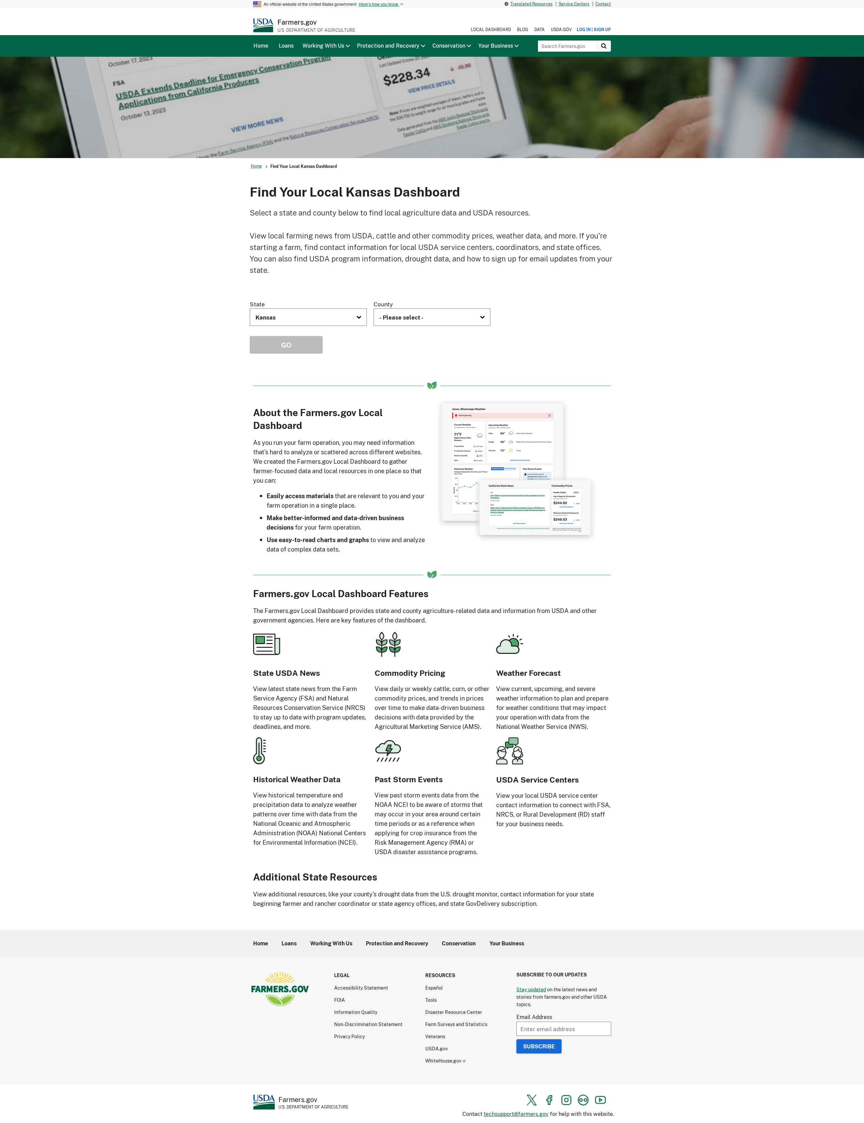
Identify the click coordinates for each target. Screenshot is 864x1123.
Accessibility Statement (361, 987)
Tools (431, 999)
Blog (522, 29)
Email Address (534, 1017)
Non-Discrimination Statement (368, 1024)
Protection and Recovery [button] (388, 45)
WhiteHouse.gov (443, 1060)
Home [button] (260, 45)
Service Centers (574, 4)
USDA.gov (561, 29)
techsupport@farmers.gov (516, 1114)
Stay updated (531, 989)
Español (434, 987)
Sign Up (602, 29)
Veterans (435, 1036)
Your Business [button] (495, 45)
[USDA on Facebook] (549, 1100)
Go (286, 345)
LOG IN (584, 29)
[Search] (603, 46)
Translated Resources (531, 4)
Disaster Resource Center (453, 1012)
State (257, 304)
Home (256, 166)
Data (539, 29)
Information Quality (355, 1012)
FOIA (339, 999)
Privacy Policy (349, 1036)
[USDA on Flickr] (583, 1100)
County (383, 304)
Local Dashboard (491, 29)
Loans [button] (286, 45)
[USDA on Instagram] (566, 1100)
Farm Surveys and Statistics (456, 1024)
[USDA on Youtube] (600, 1100)
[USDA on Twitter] (531, 1100)
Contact (603, 4)
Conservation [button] (448, 45)
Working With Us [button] (323, 45)
